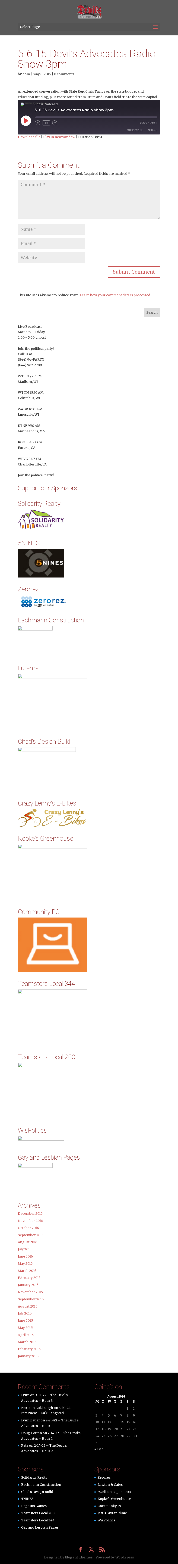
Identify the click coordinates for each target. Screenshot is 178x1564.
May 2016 (25, 1263)
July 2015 (25, 1313)
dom (26, 74)
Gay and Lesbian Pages (39, 1527)
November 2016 (30, 1221)
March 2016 (27, 1271)
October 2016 (28, 1228)
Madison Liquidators (114, 1492)
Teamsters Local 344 (37, 1520)
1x (46, 123)
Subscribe (135, 130)
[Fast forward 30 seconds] (54, 122)
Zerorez (104, 1477)
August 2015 (28, 1306)
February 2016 (29, 1278)
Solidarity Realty (34, 1477)
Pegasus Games (34, 1506)
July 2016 (25, 1249)
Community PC (110, 1506)
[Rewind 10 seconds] (37, 122)
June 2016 (25, 1256)
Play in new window (59, 137)
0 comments (64, 74)
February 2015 (29, 1349)
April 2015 (26, 1335)
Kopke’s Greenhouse (114, 1499)
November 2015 (30, 1292)
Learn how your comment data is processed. (115, 295)
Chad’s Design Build (37, 1492)
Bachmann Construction (41, 1485)
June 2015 (25, 1320)
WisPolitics (106, 1520)
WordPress (124, 1557)
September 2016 (31, 1235)
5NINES (27, 1499)
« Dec (98, 1449)
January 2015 (28, 1356)
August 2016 (27, 1242)
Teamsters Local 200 (37, 1513)
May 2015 (25, 1328)
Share (152, 130)
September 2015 (31, 1299)
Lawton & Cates (110, 1485)
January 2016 (28, 1285)
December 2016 (30, 1213)
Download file (29, 137)
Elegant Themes (79, 1557)
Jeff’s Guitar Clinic (112, 1513)
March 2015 (27, 1342)
